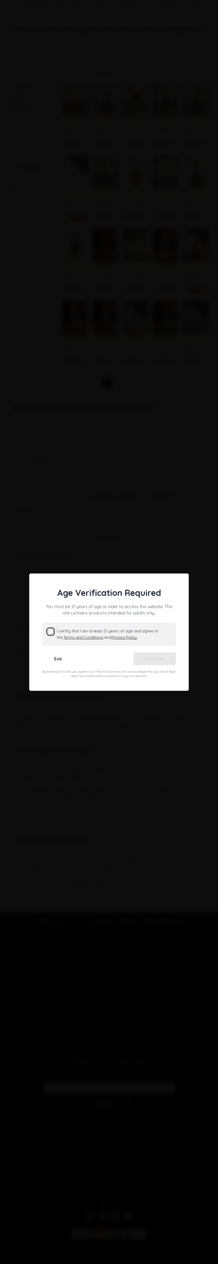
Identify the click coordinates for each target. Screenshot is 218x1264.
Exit (58, 658)
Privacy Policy (124, 637)
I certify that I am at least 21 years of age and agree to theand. (107, 634)
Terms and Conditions (83, 637)
